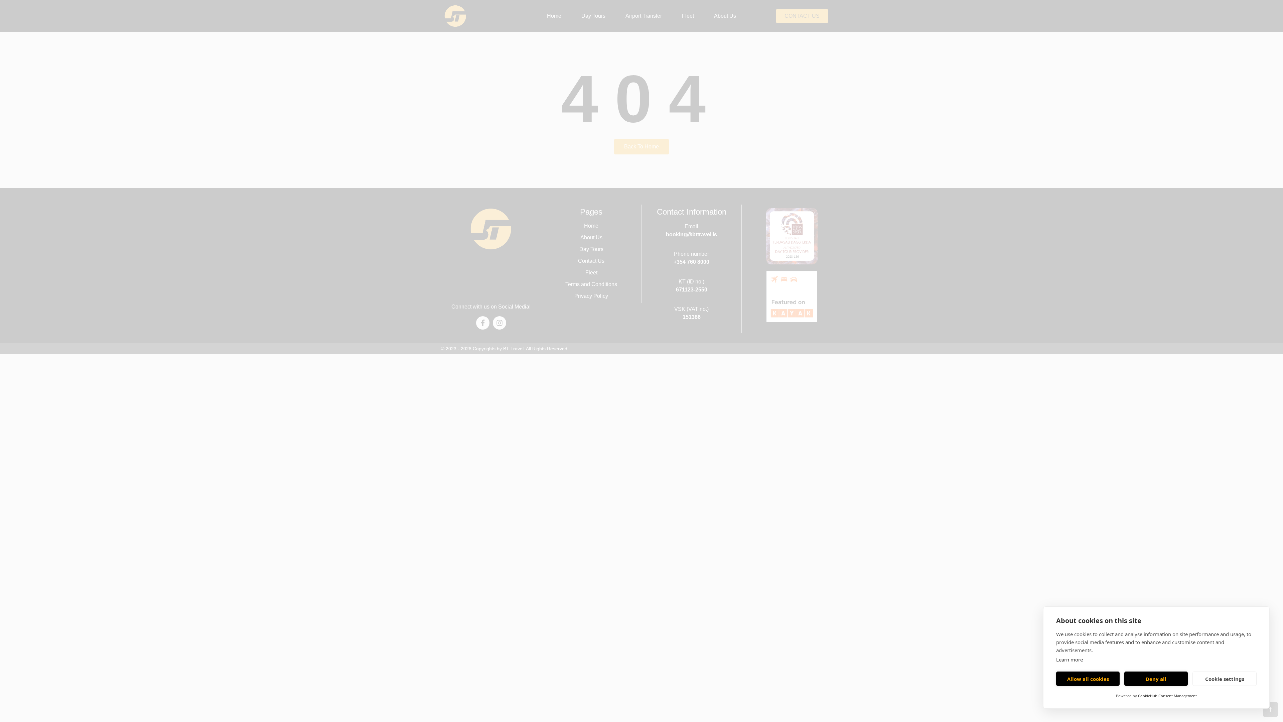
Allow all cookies (1088, 679)
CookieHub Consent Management (1167, 695)
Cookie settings (1224, 679)
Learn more (1069, 659)
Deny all (1156, 679)
